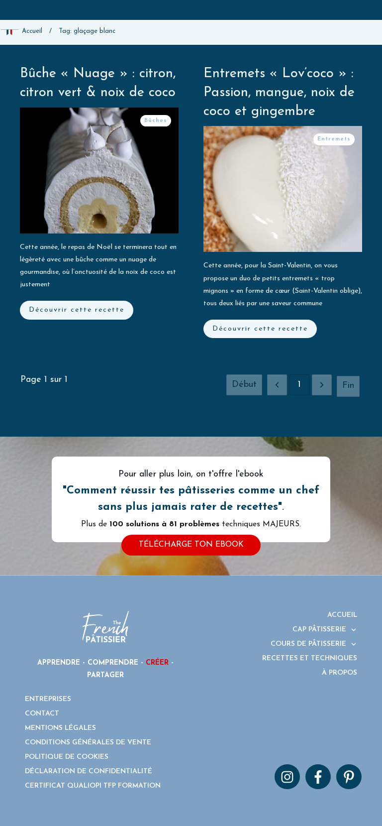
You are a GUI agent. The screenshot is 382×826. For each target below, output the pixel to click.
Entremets (334, 139)
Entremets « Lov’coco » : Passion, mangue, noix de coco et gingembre (279, 92)
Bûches (155, 120)
